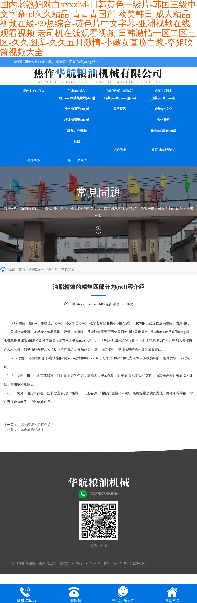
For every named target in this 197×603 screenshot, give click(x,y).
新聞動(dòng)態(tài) (120, 90)
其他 (77, 141)
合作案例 (163, 119)
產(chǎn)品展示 (77, 90)
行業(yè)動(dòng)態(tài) (120, 98)
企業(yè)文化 (163, 109)
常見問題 (120, 109)
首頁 (21, 269)
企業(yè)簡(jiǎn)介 (163, 98)
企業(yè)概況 (163, 90)
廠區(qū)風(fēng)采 (163, 130)
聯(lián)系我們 (77, 160)
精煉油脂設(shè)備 (76, 119)
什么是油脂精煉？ (30, 429)
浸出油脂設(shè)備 (76, 109)
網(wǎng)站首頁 (33, 90)
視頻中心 (33, 160)
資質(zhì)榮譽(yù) (163, 149)
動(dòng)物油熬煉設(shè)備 (77, 98)
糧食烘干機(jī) (77, 130)
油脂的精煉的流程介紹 (34, 425)
